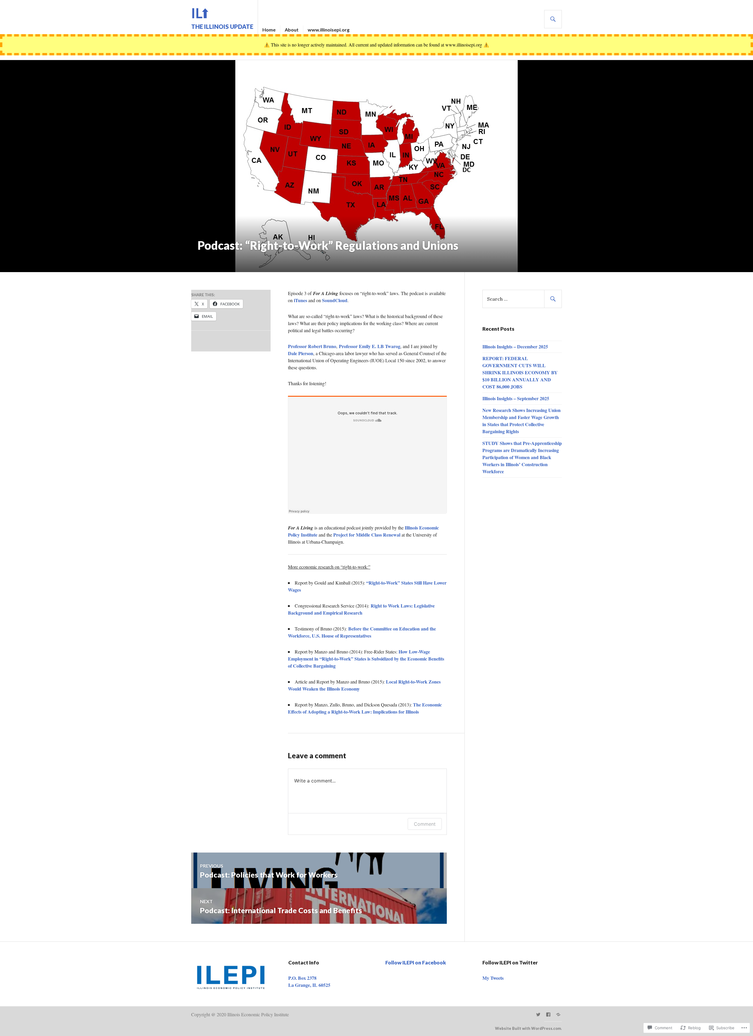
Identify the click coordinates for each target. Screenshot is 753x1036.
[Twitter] (538, 1014)
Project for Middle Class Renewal (366, 534)
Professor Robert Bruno (312, 346)
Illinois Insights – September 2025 (515, 398)
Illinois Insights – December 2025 (515, 346)
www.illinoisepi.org (328, 29)
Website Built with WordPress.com (528, 1028)
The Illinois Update (222, 26)
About (292, 29)
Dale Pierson (300, 353)
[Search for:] (522, 299)
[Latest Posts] (558, 1014)
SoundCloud (334, 300)
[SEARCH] (553, 19)
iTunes (300, 300)
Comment (425, 824)
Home (269, 29)
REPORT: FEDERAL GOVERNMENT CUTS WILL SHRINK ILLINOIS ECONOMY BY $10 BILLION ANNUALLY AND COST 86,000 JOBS (520, 372)
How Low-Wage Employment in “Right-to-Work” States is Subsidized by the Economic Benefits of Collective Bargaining (366, 658)
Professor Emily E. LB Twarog (369, 346)
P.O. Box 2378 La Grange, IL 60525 (309, 981)
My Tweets (493, 977)
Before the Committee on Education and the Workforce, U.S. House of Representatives (362, 632)
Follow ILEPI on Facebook (415, 962)
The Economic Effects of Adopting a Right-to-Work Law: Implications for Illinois (365, 708)
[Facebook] (548, 1014)
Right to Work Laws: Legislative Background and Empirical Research (361, 609)
